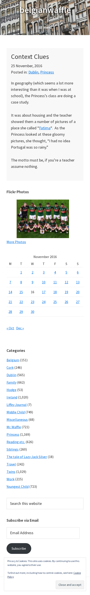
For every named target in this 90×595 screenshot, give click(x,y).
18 (55, 292)
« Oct (10, 328)
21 (10, 302)
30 (32, 311)
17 (43, 292)
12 (66, 282)
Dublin (33, 72)
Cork (10, 367)
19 (66, 292)
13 (78, 282)
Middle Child (16, 412)
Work (10, 479)
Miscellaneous (17, 419)
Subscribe (19, 548)
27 (78, 302)
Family (11, 382)
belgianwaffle (45, 9)
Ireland (12, 397)
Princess (47, 72)
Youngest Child (18, 486)
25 (55, 302)
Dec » (20, 328)
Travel (11, 464)
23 (32, 302)
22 (21, 302)
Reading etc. (16, 442)
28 (10, 311)
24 (43, 302)
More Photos (16, 242)
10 (43, 282)
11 (55, 282)
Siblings (13, 449)
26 (66, 302)
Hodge (11, 390)
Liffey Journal (17, 404)
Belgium (13, 360)
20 (78, 292)
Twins (11, 471)
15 (21, 292)
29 (21, 311)
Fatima (44, 127)
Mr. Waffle (14, 427)
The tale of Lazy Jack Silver (27, 457)
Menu (48, 27)
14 (10, 292)
